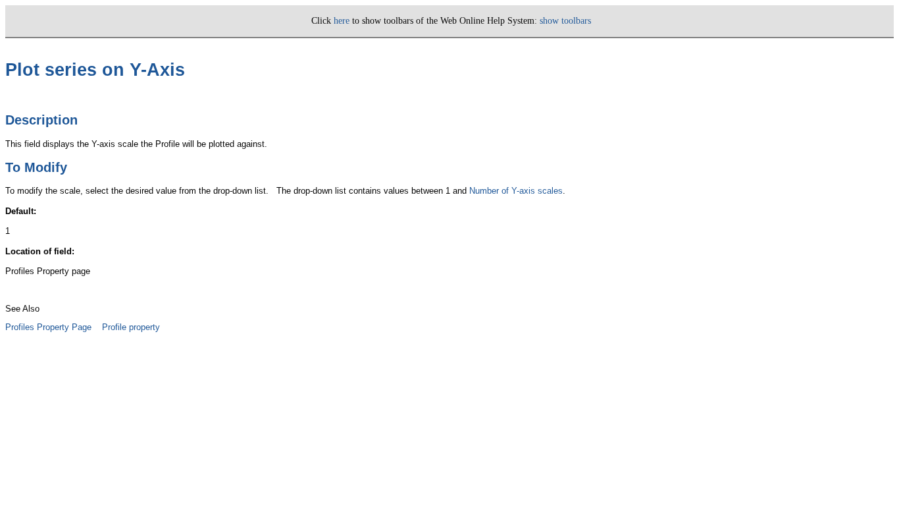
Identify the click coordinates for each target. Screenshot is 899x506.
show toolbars (565, 21)
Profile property (131, 327)
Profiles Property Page (48, 327)
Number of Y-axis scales (516, 191)
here (341, 21)
